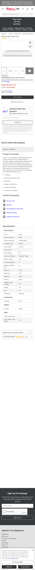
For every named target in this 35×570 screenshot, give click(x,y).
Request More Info (19, 102)
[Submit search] (31, 14)
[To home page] (13, 9)
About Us (5, 545)
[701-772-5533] (27, 9)
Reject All (9, 566)
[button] (3, 9)
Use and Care (10, 201)
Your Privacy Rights (17, 562)
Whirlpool (10, 90)
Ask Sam (17, 122)
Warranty (9, 205)
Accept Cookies (25, 566)
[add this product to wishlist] (30, 47)
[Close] (33, 550)
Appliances (4, 33)
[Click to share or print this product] (30, 42)
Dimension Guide (11, 212)
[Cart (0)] (32, 9)
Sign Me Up (17, 518)
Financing (5, 543)
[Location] (23, 9)
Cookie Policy (14, 558)
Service (4, 541)
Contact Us (5, 547)
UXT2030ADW (9, 92)
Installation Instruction (12, 216)
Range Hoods (17, 33)
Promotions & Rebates (9, 538)
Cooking (10, 33)
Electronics (5, 536)
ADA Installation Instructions (14, 209)
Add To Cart (18, 97)
